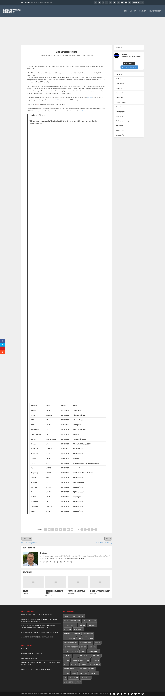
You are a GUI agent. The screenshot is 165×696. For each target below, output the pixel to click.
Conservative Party (72, 634)
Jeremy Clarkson (71, 651)
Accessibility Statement (99, 694)
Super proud (25, 649)
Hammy (90, 638)
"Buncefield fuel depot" (74, 616)
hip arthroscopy (71, 647)
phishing (95, 660)
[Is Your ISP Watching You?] (100, 582)
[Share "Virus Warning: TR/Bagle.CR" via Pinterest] (57, 529)
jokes (83, 651)
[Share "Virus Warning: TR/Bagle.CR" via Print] (72, 529)
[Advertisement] (82, 27)
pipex (66, 664)
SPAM (74, 673)
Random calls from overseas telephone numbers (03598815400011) (39, 620)
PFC (88, 660)
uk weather (85, 677)
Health (118, 88)
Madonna (96, 656)
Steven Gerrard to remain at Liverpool (38, 637)
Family (118, 74)
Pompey (84, 664)
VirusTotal (82, 111)
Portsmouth (95, 664)
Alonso (82, 625)
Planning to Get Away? (76, 591)
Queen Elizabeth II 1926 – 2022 (31, 653)
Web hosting (69, 682)
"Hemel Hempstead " (72, 621)
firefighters (88, 634)
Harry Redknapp (70, 642)
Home (125, 11)
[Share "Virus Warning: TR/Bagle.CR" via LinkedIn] (60, 529)
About (133, 11)
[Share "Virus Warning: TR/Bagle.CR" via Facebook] (45, 529)
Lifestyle (119, 97)
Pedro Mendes (78, 660)
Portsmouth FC (70, 669)
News (118, 107)
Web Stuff (119, 135)
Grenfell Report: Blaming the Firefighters (36, 669)
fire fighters (69, 638)
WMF (79, 682)
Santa (66, 673)
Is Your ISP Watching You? (100, 591)
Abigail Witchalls (36, 2)
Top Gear (93, 673)
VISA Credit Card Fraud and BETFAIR (45, 632)
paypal (66, 660)
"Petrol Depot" (70, 625)
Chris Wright (51, 55)
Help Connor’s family (29, 658)
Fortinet (89, 97)
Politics (118, 116)
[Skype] (33, 582)
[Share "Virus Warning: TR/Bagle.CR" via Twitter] (49, 529)
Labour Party (93, 651)
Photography (120, 111)
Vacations (119, 130)
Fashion (118, 79)
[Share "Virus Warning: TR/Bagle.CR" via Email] (68, 529)
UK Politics (73, 677)
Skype (25, 591)
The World (119, 125)
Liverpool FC (85, 656)
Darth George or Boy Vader (42, 615)
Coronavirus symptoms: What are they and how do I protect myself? (40, 663)
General (68, 55)
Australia (92, 625)
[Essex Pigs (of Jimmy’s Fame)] (55, 582)
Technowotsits (76, 55)
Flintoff (81, 638)
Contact (142, 11)
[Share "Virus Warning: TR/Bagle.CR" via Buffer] (64, 529)
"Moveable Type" (89, 621)
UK (65, 677)
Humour (119, 93)
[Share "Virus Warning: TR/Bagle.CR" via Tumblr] (53, 529)
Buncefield (78, 629)
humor (83, 647)
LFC (75, 656)
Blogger (67, 629)
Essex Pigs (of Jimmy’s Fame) (54, 592)
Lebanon (67, 656)
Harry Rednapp (86, 642)
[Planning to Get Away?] (78, 582)
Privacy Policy (154, 11)
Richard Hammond (86, 669)
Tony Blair (83, 673)
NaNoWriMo (120, 102)
